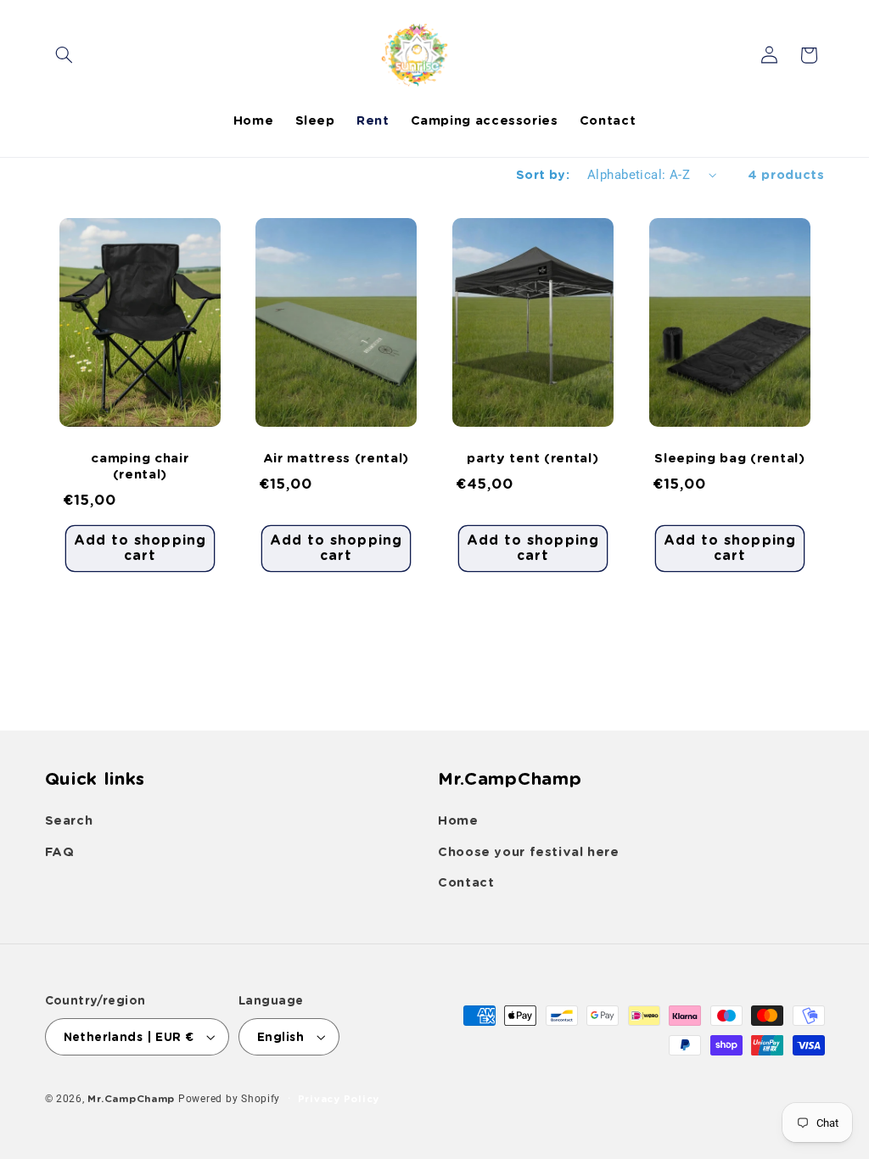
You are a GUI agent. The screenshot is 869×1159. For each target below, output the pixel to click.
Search (69, 820)
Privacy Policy (338, 1099)
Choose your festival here (529, 851)
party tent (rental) (532, 458)
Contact (466, 882)
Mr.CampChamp (131, 1099)
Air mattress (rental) (336, 458)
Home (458, 820)
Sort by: (542, 174)
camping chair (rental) (139, 466)
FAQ (60, 851)
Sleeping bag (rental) (729, 458)
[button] (64, 55)
